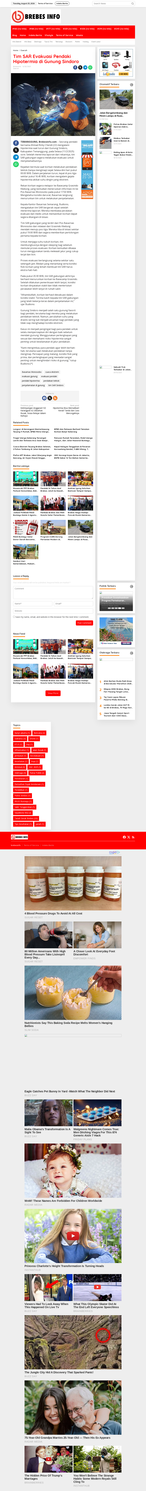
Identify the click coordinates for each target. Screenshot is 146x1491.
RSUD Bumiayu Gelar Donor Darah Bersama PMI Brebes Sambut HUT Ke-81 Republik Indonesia (25, 538)
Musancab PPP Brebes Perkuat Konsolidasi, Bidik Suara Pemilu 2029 (25, 489)
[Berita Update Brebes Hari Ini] (36, 16)
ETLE (18, 744)
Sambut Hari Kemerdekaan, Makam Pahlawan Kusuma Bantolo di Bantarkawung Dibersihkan (25, 562)
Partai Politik (37, 773)
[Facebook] (44, 398)
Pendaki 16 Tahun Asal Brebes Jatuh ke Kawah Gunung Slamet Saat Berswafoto (51, 489)
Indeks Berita (48, 845)
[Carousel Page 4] (119, 608)
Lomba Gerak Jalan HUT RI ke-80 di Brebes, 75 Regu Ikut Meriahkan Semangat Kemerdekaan (118, 706)
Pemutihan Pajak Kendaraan (29, 784)
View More (53, 693)
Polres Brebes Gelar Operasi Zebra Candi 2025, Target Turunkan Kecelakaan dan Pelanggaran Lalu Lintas (123, 125)
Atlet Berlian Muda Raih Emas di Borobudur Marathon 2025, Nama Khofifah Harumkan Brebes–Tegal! (118, 682)
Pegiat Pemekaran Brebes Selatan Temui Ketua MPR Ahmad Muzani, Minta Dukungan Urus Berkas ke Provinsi (116, 598)
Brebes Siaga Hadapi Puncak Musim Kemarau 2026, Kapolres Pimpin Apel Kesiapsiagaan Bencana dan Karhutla (79, 513)
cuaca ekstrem (52, 372)
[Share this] (75, 67)
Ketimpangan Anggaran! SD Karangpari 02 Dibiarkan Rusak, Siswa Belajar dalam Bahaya (33, 410)
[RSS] (55, 398)
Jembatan (20, 755)
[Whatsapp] (90, 67)
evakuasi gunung (29, 376)
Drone (34, 738)
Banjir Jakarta (22, 733)
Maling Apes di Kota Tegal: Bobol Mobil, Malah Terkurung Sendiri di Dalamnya (123, 153)
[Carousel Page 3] (116, 608)
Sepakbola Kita (23, 812)
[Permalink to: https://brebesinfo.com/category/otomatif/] (131, 84)
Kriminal (20, 767)
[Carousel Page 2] (112, 608)
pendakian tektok (51, 380)
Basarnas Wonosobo (31, 372)
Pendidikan (21, 790)
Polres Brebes (23, 795)
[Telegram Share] (85, 67)
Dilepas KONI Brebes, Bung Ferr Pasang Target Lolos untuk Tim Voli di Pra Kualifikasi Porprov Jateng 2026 (116, 690)
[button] (132, 3)
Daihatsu (20, 738)
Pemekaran (21, 778)
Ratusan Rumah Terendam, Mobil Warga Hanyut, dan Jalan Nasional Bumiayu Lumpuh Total (73, 439)
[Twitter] (49, 398)
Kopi (34, 761)
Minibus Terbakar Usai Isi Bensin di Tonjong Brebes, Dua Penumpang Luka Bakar (122, 139)
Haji (29, 744)
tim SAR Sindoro (55, 385)
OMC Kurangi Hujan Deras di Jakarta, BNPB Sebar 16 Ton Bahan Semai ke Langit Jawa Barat (72, 456)
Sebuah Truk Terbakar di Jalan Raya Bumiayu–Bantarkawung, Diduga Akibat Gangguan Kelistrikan (122, 368)
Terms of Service (31, 845)
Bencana (39, 733)
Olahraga (20, 773)
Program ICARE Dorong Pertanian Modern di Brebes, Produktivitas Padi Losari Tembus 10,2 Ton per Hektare (53, 538)
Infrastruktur (22, 750)
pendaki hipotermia (31, 380)
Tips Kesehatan (23, 824)
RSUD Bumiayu (23, 801)
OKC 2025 (35, 767)
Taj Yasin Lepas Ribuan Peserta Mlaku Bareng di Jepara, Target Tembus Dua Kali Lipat (117, 698)
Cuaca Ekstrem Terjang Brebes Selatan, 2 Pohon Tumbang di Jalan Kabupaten (32, 447)
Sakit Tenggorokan (25, 807)
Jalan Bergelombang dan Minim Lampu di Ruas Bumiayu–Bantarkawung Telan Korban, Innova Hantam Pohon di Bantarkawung (80, 538)
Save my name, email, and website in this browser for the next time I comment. (52, 617)
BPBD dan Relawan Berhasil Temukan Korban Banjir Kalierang (71, 430)
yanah (40, 824)
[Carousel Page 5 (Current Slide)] (123, 608)
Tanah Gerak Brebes (26, 818)
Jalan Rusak (39, 750)
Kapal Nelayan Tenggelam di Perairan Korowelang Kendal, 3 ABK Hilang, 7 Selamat (72, 447)
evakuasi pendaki (49, 376)
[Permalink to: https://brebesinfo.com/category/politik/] (131, 586)
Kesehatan (21, 761)
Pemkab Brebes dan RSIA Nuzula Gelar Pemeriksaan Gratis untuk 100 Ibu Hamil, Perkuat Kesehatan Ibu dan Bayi (53, 513)
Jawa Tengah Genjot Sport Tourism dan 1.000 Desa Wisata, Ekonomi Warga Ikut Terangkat (117, 714)
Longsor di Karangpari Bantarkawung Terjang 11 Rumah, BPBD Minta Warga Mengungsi (31, 430)
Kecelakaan (37, 755)
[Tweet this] (80, 67)
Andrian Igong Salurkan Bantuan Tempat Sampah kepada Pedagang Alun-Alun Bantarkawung (80, 489)
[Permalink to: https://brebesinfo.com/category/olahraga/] (131, 653)
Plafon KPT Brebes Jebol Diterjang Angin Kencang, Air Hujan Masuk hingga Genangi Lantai (32, 456)
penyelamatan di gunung (33, 385)
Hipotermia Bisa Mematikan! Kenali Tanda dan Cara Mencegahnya (66, 409)
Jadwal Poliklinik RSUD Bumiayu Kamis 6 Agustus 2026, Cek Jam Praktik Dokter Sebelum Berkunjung (25, 513)
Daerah (16, 68)
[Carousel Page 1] (109, 608)
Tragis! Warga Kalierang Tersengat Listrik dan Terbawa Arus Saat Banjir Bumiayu (30, 439)
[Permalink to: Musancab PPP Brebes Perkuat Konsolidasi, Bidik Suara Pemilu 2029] (25, 478)
